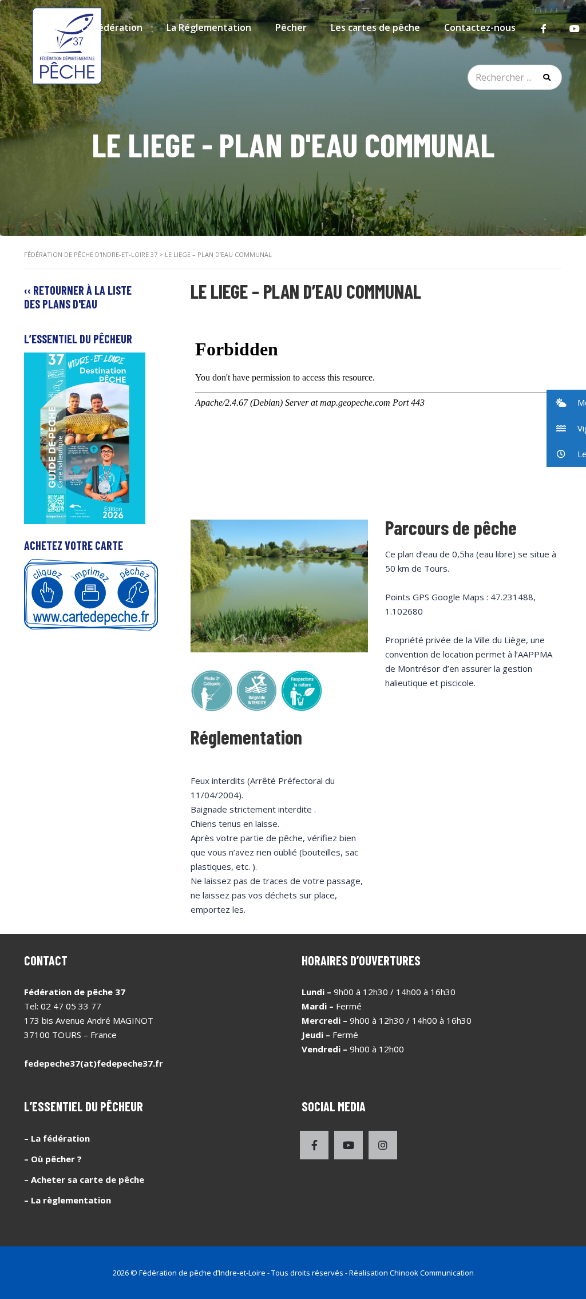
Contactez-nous (480, 27)
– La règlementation (67, 1200)
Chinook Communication (432, 1273)
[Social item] (314, 1145)
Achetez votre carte (73, 545)
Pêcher (291, 27)
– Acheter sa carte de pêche (84, 1179)
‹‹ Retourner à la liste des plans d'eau (78, 297)
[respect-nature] (301, 691)
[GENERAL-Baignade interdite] (257, 691)
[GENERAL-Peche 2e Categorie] (212, 691)
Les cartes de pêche (375, 27)
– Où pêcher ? (53, 1159)
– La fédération (57, 1138)
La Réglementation (209, 27)
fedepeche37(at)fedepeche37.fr (93, 1063)
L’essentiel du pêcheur (78, 339)
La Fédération (111, 27)
